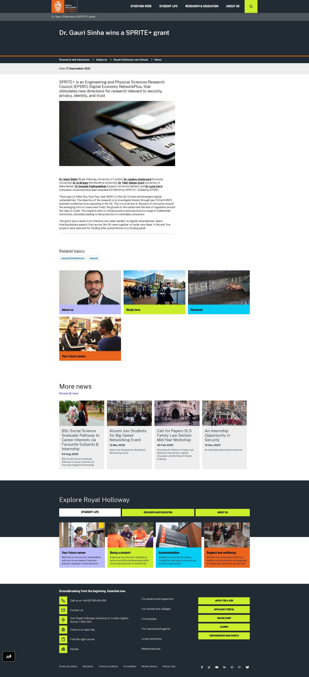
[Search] (251, 6)
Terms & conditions (108, 666)
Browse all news (68, 393)
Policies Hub (168, 666)
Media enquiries (151, 648)
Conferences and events (224, 636)
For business (149, 618)
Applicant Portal (224, 609)
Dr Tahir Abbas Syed (131, 182)
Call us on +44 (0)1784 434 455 (88, 600)
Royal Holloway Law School (131, 59)
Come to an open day (82, 629)
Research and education (74, 59)
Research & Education (201, 6)
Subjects (101, 59)
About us (232, 6)
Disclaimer (88, 666)
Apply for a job (224, 601)
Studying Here (141, 6)
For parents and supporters (158, 598)
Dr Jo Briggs (80, 182)
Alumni (224, 627)
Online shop (224, 618)
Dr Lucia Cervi (153, 186)
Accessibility (129, 666)
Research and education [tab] (158, 512)
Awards (94, 258)
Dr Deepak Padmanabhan (90, 186)
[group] (81, 435)
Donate (74, 649)
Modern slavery (149, 666)
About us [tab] (222, 512)
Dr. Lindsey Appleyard (137, 179)
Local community (152, 638)
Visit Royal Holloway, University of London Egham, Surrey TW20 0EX (99, 620)
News (158, 59)
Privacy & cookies (68, 666)
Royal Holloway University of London (65, 6)
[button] (202, 667)
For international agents (156, 628)
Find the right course (82, 639)
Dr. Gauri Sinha (68, 179)
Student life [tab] (90, 512)
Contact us (76, 610)
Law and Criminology (73, 258)
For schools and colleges (156, 608)
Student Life (168, 6)
